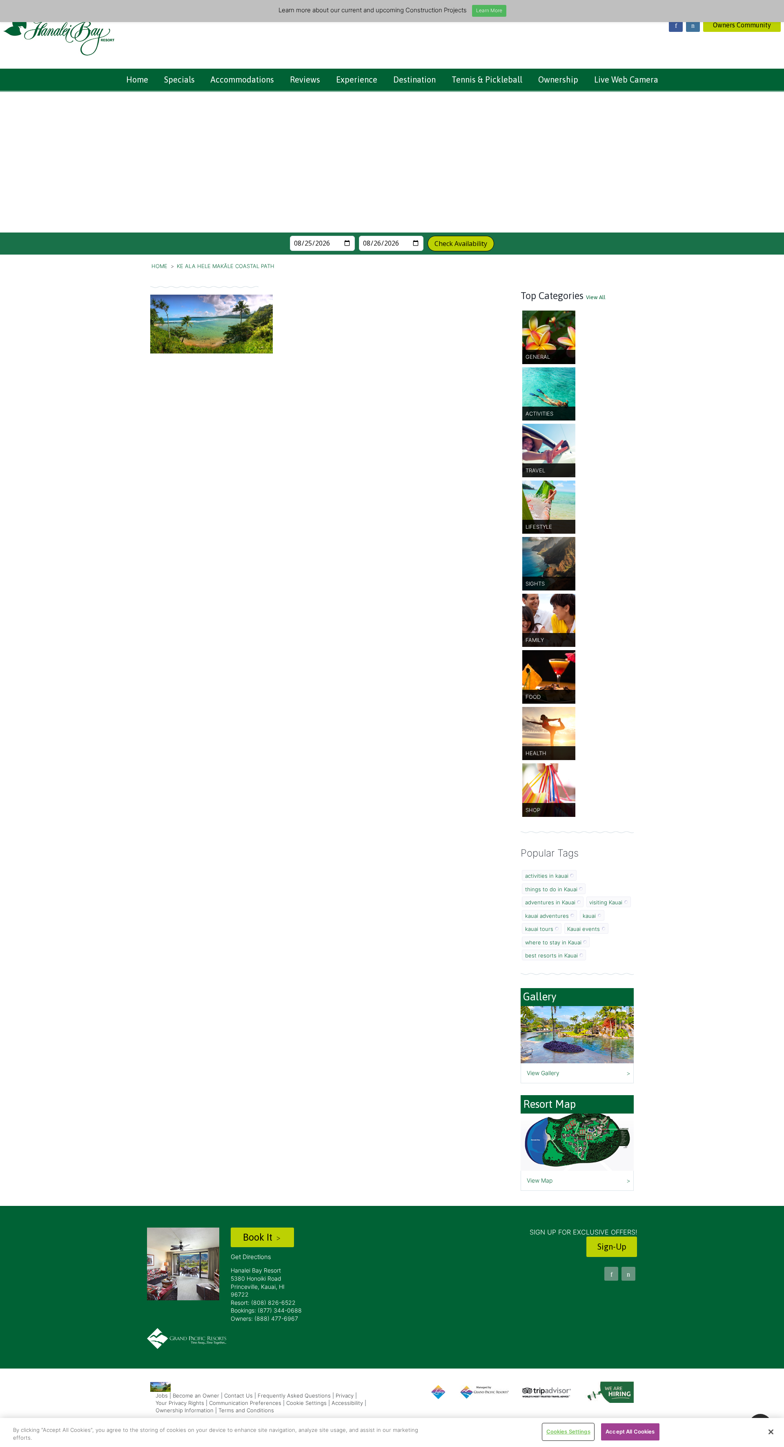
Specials (179, 79)
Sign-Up (611, 1246)
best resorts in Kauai (551, 955)
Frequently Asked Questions (294, 1395)
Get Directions (251, 1257)
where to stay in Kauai (553, 942)
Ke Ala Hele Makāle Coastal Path (225, 266)
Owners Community (742, 25)
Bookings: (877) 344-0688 (266, 1310)
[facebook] (676, 25)
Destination (414, 79)
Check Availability (460, 243)
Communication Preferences (245, 1403)
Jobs (162, 1395)
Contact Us (238, 1395)
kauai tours (539, 929)
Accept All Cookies (630, 1431)
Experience (356, 79)
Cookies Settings (568, 1431)
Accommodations (242, 79)
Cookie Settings (306, 1403)
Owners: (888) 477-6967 (264, 1318)
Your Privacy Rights (180, 1403)
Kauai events (583, 929)
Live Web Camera (626, 79)
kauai (589, 915)
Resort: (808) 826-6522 (263, 1302)
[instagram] (693, 25)
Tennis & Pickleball (487, 79)
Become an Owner (196, 1395)
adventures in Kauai (550, 902)
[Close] (771, 1432)
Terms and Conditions (246, 1410)
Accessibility (347, 1403)
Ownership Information (185, 1410)
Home (137, 79)
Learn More (489, 10)
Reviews (305, 79)
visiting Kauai (605, 902)
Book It (259, 1237)
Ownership (558, 79)
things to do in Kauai (551, 889)
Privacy (345, 1395)
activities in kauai (546, 875)
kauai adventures (547, 915)
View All (596, 297)
